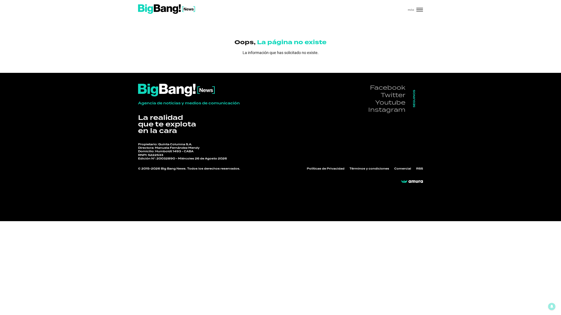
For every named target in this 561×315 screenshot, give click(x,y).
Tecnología (181, 228)
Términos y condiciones (369, 169)
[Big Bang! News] (166, 9)
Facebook (387, 87)
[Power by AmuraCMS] (412, 181)
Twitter (393, 95)
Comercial (402, 169)
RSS (419, 169)
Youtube (390, 102)
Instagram (386, 109)
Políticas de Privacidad (325, 169)
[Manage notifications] (551, 306)
